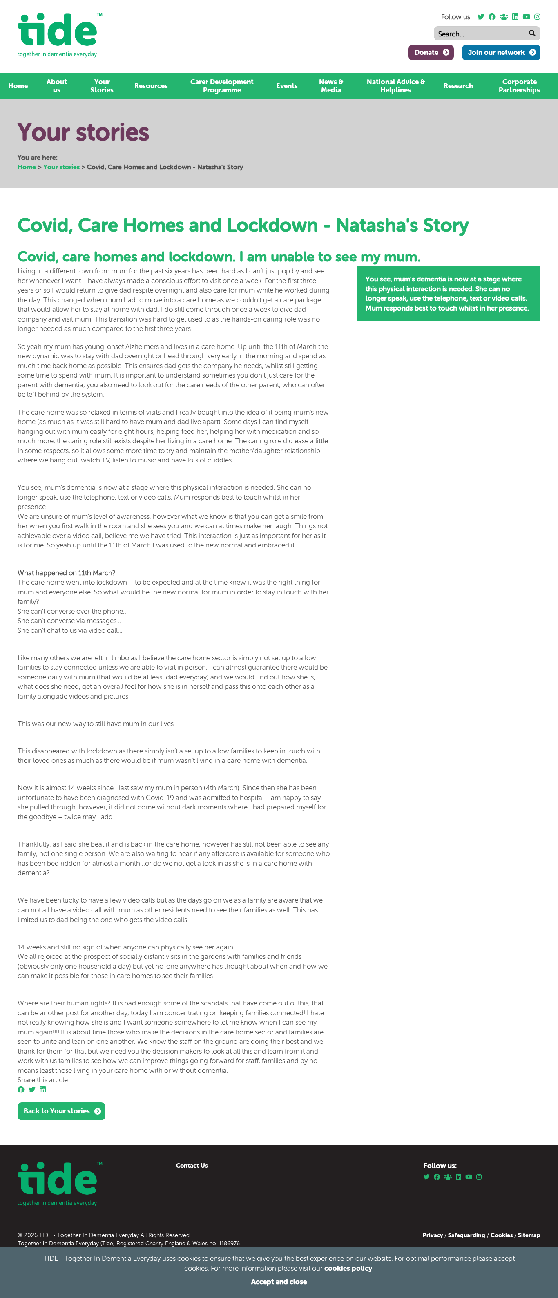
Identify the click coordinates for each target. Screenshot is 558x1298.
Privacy (433, 1235)
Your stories (61, 166)
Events (287, 86)
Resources (151, 86)
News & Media (331, 86)
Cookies (502, 1235)
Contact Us (192, 1165)
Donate (426, 52)
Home (18, 86)
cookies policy (348, 1268)
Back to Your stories (57, 1111)
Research (458, 86)
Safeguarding (466, 1235)
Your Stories (102, 86)
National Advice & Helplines (396, 86)
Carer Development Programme (222, 86)
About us (57, 86)
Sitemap (529, 1235)
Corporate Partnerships (519, 86)
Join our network (496, 52)
